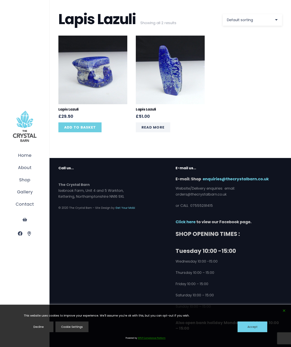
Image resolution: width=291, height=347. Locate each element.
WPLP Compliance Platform (151, 338)
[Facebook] (20, 233)
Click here (186, 222)
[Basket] (24, 219)
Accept (252, 327)
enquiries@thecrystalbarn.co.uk (236, 179)
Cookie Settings (72, 327)
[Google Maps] (29, 233)
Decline (38, 327)
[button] (32, 180)
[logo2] (25, 126)
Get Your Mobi (125, 208)
